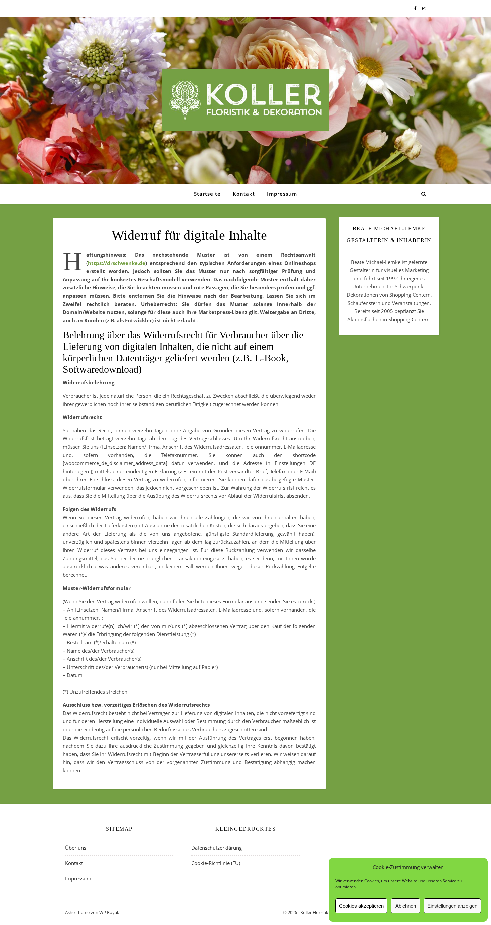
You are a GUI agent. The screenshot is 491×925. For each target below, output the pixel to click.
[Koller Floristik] (245, 100)
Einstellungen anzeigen (452, 906)
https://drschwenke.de (116, 263)
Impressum (282, 193)
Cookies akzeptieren (361, 906)
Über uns (75, 847)
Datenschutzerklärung (216, 847)
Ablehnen (405, 906)
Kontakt (244, 193)
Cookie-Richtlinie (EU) (215, 863)
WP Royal (108, 912)
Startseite (207, 193)
